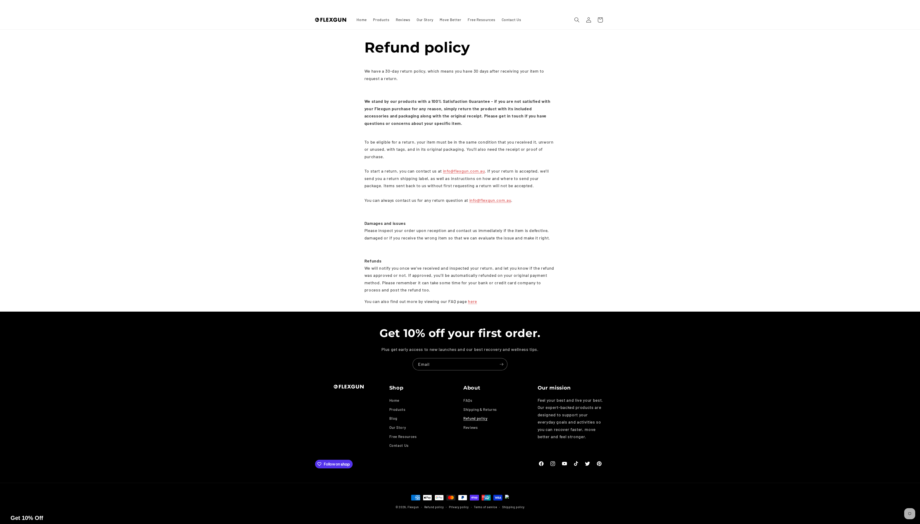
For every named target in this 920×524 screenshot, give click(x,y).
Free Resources (403, 436)
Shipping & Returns (480, 409)
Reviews (470, 427)
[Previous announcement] (316, 5)
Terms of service (485, 507)
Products (397, 409)
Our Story (397, 427)
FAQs (467, 400)
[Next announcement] (603, 5)
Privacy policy (459, 507)
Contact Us (399, 445)
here (472, 301)
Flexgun (413, 507)
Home (394, 400)
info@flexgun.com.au (464, 171)
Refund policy (475, 418)
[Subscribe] (501, 364)
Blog (393, 418)
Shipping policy (513, 507)
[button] (577, 20)
